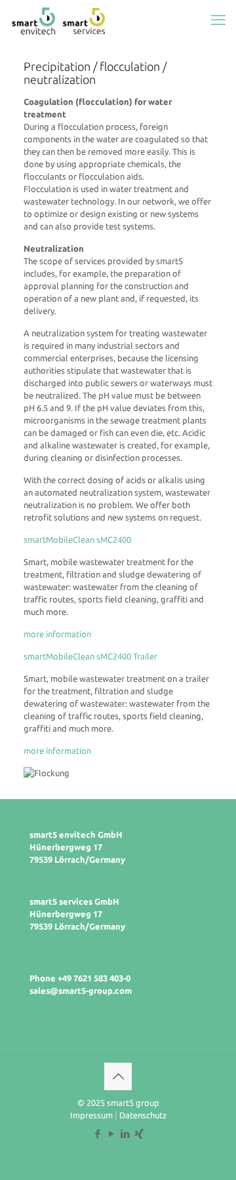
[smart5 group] (59, 19)
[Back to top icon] (118, 1076)
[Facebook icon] (97, 1133)
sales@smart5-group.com (81, 990)
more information (57, 634)
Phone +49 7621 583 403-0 (80, 978)
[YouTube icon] (111, 1133)
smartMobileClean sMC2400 (77, 539)
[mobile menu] (218, 20)
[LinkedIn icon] (125, 1133)
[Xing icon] (139, 1133)
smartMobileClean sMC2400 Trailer (90, 656)
